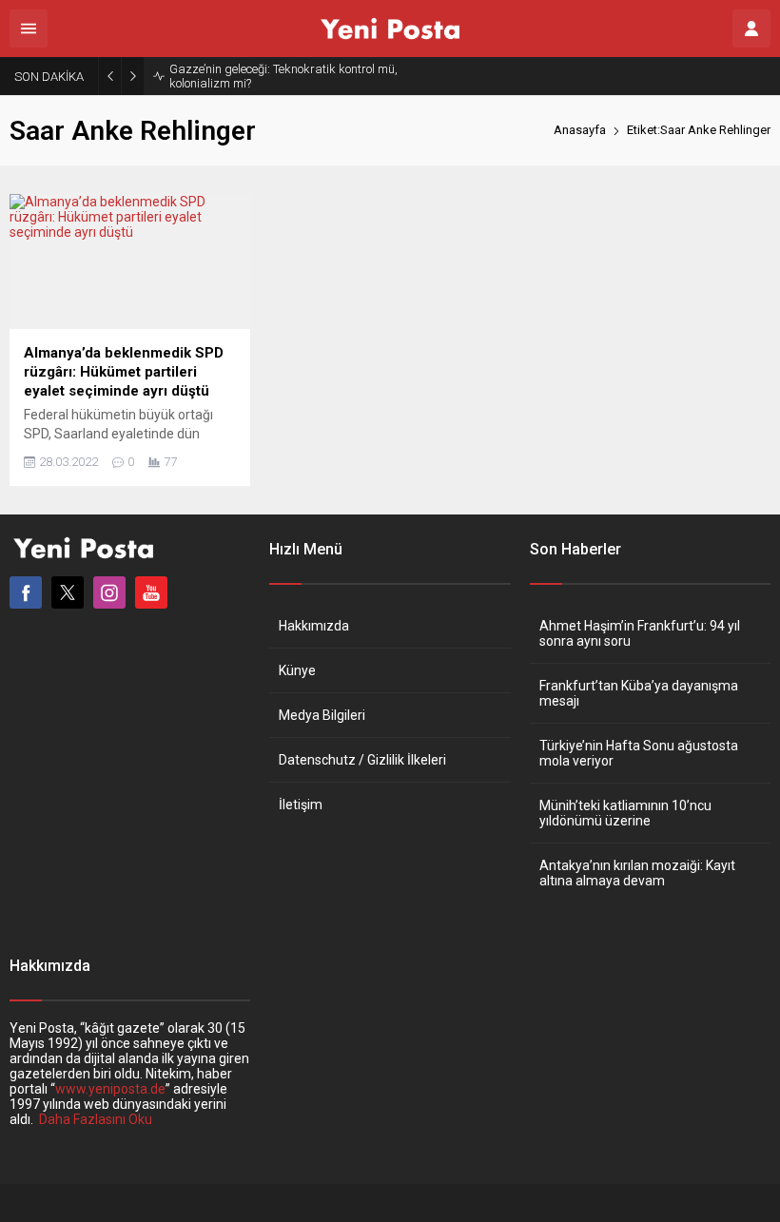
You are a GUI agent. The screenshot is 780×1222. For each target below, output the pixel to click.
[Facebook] (26, 592)
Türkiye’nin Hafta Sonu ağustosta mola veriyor (638, 753)
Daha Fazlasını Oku (95, 1119)
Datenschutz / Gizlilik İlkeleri (362, 759)
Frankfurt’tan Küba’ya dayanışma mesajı (638, 693)
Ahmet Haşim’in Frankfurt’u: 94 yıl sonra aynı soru (639, 633)
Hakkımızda (314, 625)
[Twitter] (67, 592)
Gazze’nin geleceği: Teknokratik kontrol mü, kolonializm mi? (283, 76)
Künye (297, 670)
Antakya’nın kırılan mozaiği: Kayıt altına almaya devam (637, 873)
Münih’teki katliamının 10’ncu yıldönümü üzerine (625, 813)
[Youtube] (151, 592)
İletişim (300, 804)
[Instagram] (109, 592)
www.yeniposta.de (110, 1088)
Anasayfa (580, 130)
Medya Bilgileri (322, 715)
